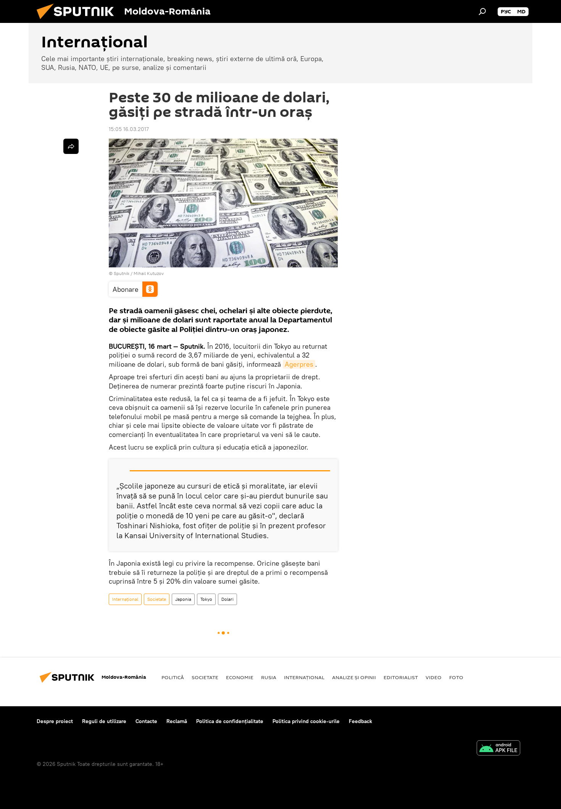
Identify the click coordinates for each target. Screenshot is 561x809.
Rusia (268, 677)
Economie (239, 677)
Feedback (360, 721)
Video (434, 677)
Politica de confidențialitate (229, 721)
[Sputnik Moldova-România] (78, 21)
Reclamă (176, 721)
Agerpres (299, 364)
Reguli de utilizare (104, 721)
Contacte (146, 721)
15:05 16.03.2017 (129, 129)
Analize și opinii (354, 677)
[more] (71, 146)
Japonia (183, 599)
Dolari (227, 599)
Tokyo (206, 599)
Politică (172, 677)
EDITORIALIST (401, 677)
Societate (156, 599)
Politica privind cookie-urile (306, 721)
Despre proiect (55, 721)
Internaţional (125, 599)
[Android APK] (498, 748)
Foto (456, 677)
